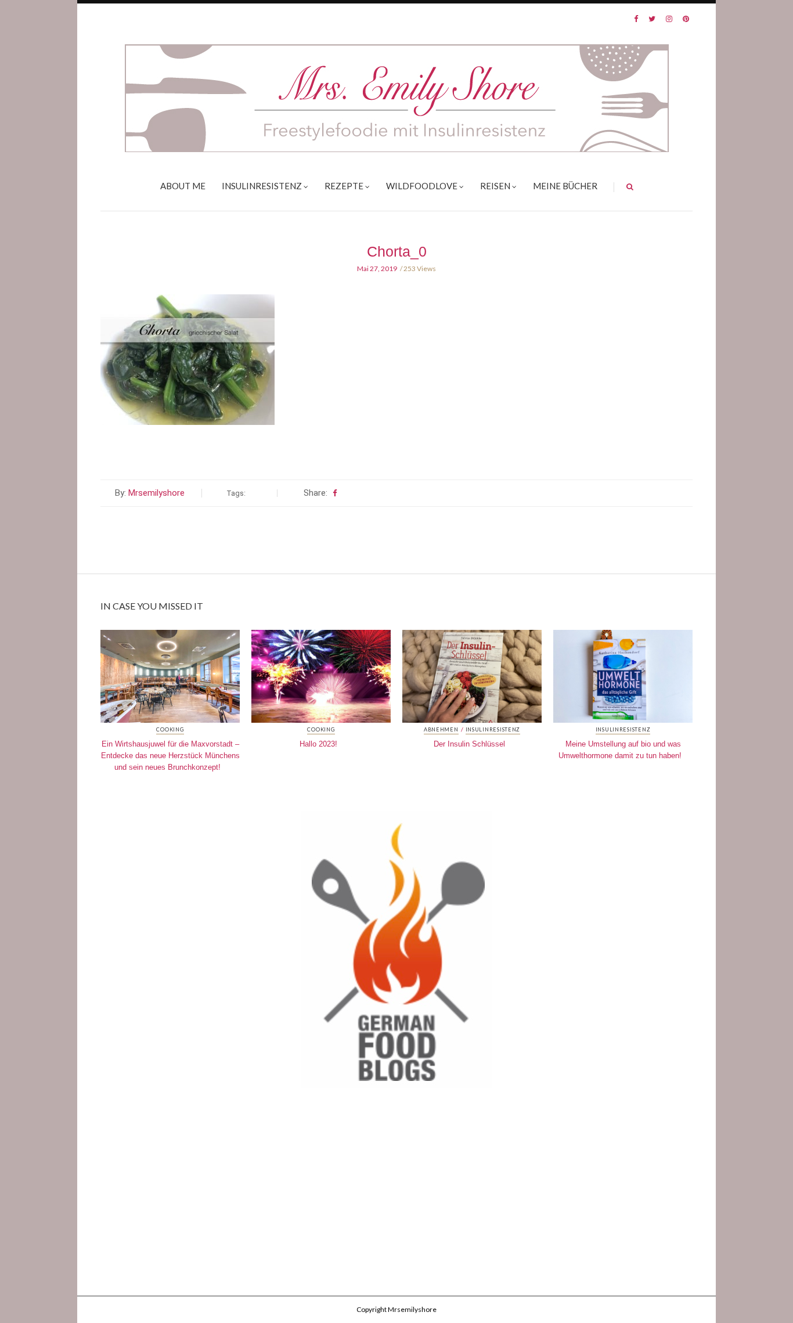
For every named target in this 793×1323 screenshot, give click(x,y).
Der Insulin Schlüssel (469, 744)
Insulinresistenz (262, 186)
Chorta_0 (397, 251)
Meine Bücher (565, 186)
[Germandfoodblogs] (396, 952)
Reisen (495, 186)
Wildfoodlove (421, 186)
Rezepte (344, 186)
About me (183, 186)
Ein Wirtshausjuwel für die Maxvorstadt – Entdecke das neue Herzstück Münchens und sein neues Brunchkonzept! (170, 756)
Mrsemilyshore (156, 493)
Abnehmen (441, 730)
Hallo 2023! (318, 744)
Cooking (169, 730)
